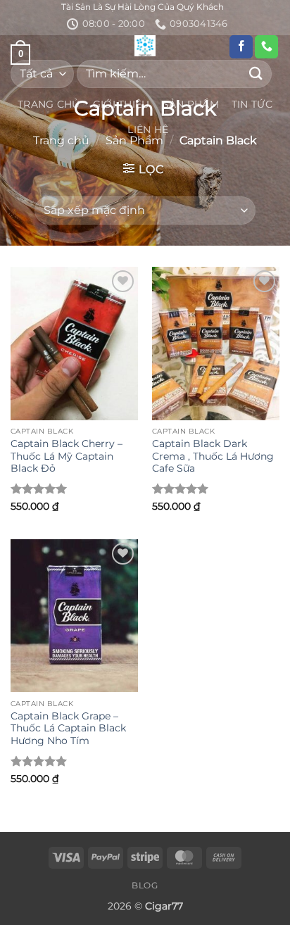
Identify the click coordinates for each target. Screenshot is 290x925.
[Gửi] (256, 73)
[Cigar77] (145, 45)
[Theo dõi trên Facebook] (241, 47)
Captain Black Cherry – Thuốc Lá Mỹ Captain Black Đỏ (66, 456)
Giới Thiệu (121, 104)
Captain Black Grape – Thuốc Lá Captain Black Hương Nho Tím (68, 728)
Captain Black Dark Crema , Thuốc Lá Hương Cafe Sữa (213, 456)
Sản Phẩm (191, 104)
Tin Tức (252, 104)
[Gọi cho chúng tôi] (266, 47)
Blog (145, 885)
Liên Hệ (147, 129)
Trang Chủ (49, 104)
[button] (143, 169)
